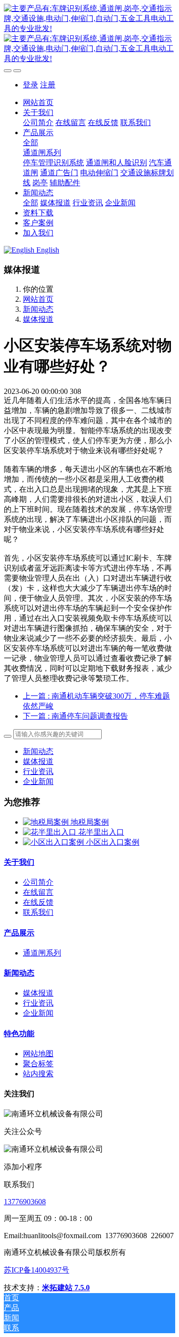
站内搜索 (38, 1074)
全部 (30, 142)
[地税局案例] (47, 822)
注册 (47, 85)
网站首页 (38, 102)
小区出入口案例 (112, 842)
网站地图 (38, 1054)
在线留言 (38, 892)
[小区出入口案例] (54, 842)
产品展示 (19, 933)
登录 (30, 85)
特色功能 (19, 1033)
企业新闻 (38, 781)
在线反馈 (38, 902)
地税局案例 (90, 822)
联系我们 (38, 912)
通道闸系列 (42, 953)
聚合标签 (38, 1064)
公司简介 (38, 882)
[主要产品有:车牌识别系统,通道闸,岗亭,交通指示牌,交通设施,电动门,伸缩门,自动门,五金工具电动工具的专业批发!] (89, 34)
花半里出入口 (101, 832)
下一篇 (75, 716)
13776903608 (25, 1202)
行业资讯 (38, 771)
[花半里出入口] (50, 832)
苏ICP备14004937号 (36, 1270)
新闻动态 (38, 309)
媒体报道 (38, 319)
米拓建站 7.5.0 (66, 1288)
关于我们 (19, 862)
